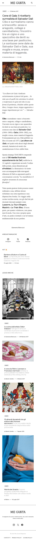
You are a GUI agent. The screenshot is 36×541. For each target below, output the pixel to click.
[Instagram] (14, 525)
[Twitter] (18, 525)
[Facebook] (22, 525)
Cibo (4, 119)
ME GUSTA (18, 2)
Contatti (7, 537)
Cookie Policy (27, 537)
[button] (3, 2)
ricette (14, 157)
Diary (4, 11)
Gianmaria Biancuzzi (18, 227)
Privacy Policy (17, 537)
